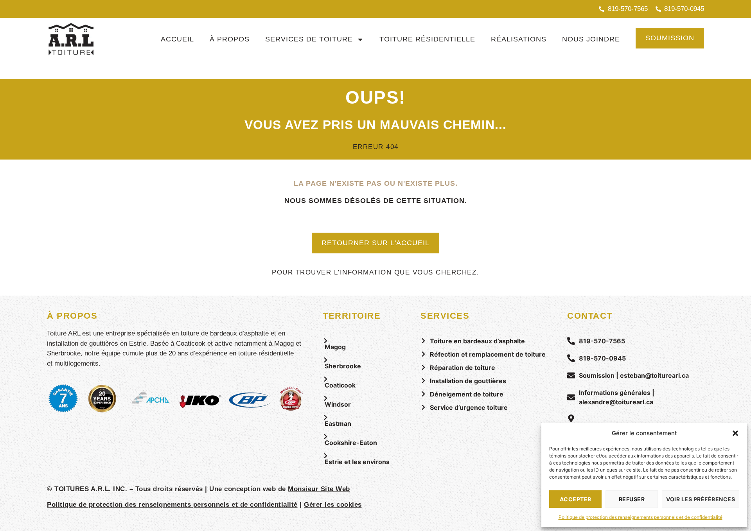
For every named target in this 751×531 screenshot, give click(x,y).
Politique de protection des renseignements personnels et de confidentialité (640, 517)
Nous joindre (591, 39)
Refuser (632, 499)
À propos (230, 39)
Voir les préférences (700, 499)
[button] (735, 433)
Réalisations (518, 39)
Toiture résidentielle (427, 39)
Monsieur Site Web (319, 489)
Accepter (575, 499)
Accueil (177, 39)
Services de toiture (309, 39)
